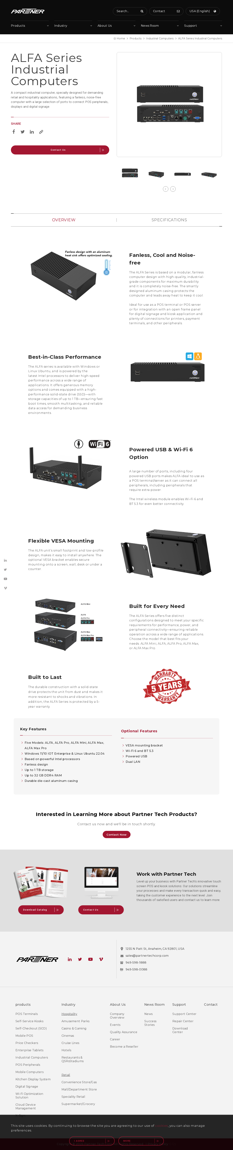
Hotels (66, 1050)
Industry (60, 25)
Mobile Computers (29, 1072)
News (148, 1014)
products (23, 1005)
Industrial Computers (160, 38)
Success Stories (150, 1023)
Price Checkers (26, 1043)
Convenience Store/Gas (79, 1082)
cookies (161, 1125)
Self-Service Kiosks (29, 1021)
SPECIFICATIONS (169, 219)
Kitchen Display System (33, 1079)
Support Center (184, 1014)
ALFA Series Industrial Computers (200, 38)
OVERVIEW (64, 219)
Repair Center (182, 1021)
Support (190, 25)
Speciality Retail (73, 1096)
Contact (211, 1005)
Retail (66, 1075)
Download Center (180, 1030)
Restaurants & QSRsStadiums (73, 1059)
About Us (105, 25)
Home (121, 38)
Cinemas (68, 1035)
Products (18, 25)
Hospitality (69, 1014)
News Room (150, 25)
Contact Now (116, 834)
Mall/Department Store (79, 1089)
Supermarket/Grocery (78, 1104)
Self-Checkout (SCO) (31, 1028)
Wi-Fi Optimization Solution (29, 1095)
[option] (169, 104)
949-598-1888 (136, 962)
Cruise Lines (70, 1043)
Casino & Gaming (74, 1028)
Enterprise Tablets (29, 1050)
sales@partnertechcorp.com (147, 955)
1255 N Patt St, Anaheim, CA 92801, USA (155, 948)
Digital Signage (26, 1086)
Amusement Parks (76, 1021)
